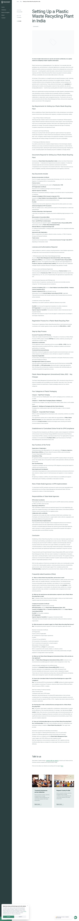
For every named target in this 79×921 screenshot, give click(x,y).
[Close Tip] (71, 916)
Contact (3, 17)
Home (3, 7)
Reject (20, 916)
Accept (8, 916)
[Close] (27, 905)
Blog (21, 1)
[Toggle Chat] (76, 918)
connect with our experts (52, 760)
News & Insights (5, 12)
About (2, 15)
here (62, 765)
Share (19, 21)
